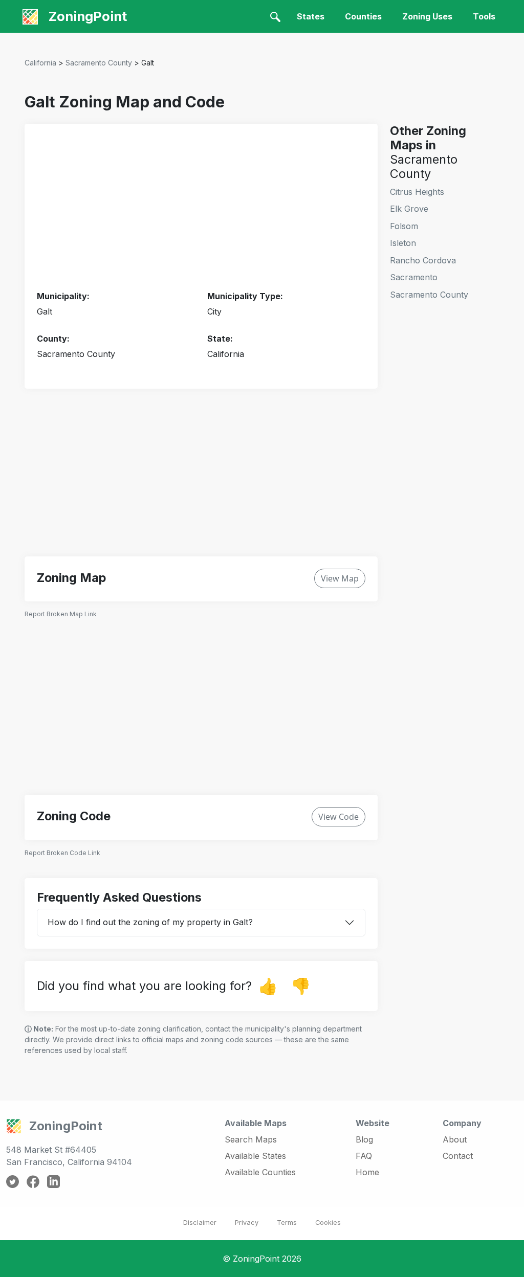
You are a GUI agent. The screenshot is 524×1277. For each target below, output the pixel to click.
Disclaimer (199, 1222)
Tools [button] (484, 16)
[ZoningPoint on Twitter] (12, 1181)
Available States (255, 1156)
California (40, 62)
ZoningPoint (86, 16)
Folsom (404, 226)
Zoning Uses (427, 16)
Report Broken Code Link (62, 853)
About (455, 1139)
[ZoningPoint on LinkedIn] (53, 1181)
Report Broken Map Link (61, 614)
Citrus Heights (417, 192)
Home (367, 1172)
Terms (287, 1222)
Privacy (246, 1222)
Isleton (403, 243)
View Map (340, 578)
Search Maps (251, 1139)
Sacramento (414, 277)
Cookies (328, 1222)
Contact (458, 1156)
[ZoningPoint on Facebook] (33, 1181)
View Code (338, 816)
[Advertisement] (201, 207)
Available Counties (260, 1172)
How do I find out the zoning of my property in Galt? (150, 922)
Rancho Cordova (423, 260)
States (310, 16)
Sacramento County (99, 62)
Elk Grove (409, 209)
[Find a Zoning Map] (275, 16)
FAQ (364, 1156)
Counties (363, 16)
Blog (364, 1139)
